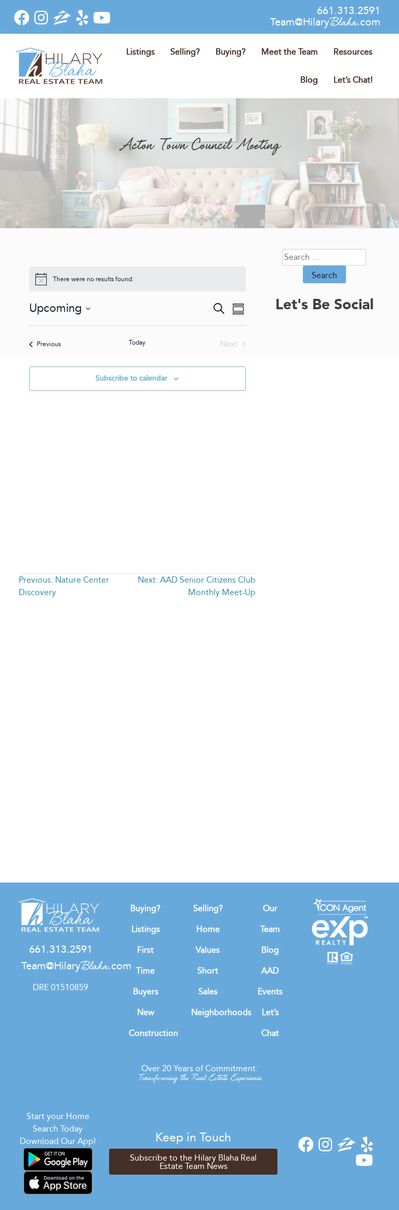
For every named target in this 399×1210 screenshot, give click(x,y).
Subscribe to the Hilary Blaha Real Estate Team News (193, 1162)
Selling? (185, 52)
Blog (309, 80)
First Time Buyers (145, 970)
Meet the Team (289, 52)
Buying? (231, 52)
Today (137, 342)
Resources (353, 52)
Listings (140, 52)
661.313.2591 (348, 10)
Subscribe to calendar (131, 378)
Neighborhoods (221, 1012)
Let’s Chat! (353, 80)
